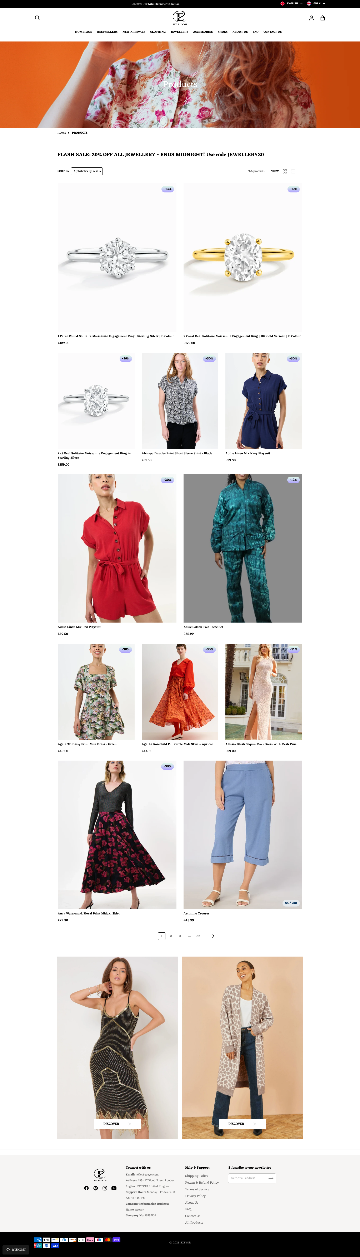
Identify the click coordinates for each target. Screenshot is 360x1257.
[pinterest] (95, 1188)
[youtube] (114, 1188)
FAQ (188, 1209)
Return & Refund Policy (202, 1183)
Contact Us (192, 1216)
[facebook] (86, 1188)
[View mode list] (293, 171)
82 (198, 936)
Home (62, 133)
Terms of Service (197, 1189)
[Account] (311, 18)
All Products (194, 1223)
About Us (191, 1203)
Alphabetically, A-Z (86, 171)
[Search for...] (37, 18)
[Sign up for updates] (271, 1178)
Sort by (63, 171)
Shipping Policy (196, 1176)
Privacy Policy (195, 1196)
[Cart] (323, 18)
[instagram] (105, 1188)
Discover (111, 1124)
